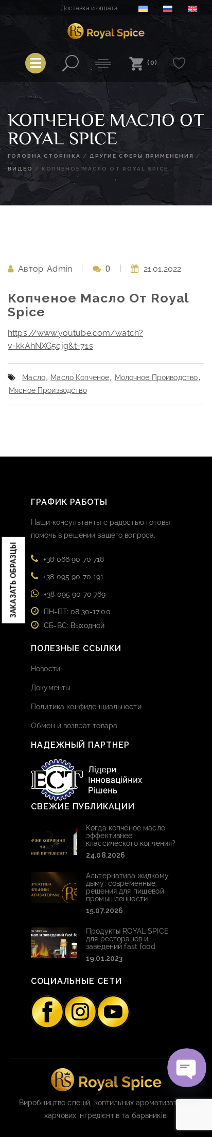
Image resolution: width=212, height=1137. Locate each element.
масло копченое (79, 377)
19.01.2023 (104, 958)
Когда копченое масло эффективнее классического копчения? (130, 835)
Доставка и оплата (89, 8)
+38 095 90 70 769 (74, 594)
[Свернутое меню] (35, 63)
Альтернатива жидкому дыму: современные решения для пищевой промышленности (127, 887)
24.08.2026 (105, 855)
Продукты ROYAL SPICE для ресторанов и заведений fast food (127, 939)
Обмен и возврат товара (74, 726)
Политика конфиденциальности (86, 707)
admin (59, 269)
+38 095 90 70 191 (73, 577)
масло (33, 377)
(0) (152, 62)
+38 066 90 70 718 (73, 559)
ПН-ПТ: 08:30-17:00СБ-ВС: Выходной (77, 619)
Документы (50, 688)
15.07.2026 (104, 910)
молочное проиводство (156, 377)
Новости (45, 669)
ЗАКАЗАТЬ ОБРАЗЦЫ (13, 580)
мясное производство (48, 390)
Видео (20, 169)
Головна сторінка (44, 156)
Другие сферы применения (142, 156)
